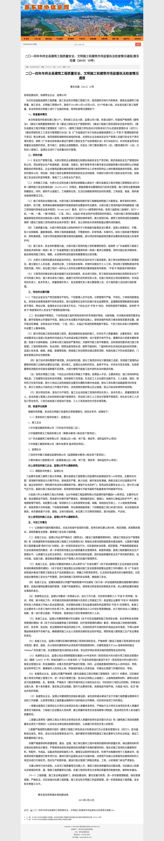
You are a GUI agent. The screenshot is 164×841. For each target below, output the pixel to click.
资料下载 (115, 39)
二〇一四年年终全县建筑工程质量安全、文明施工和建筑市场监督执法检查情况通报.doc (73, 810)
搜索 (138, 44)
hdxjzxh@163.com (86, 837)
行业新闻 (60, 39)
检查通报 (93, 39)
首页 (27, 39)
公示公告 (37, 39)
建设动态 (49, 39)
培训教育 (71, 39)
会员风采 (138, 39)
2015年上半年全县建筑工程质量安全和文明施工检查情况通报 (51, 819)
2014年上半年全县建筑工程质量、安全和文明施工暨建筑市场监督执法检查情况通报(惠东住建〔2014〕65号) (67, 817)
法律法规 (104, 39)
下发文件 (82, 39)
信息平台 (126, 39)
